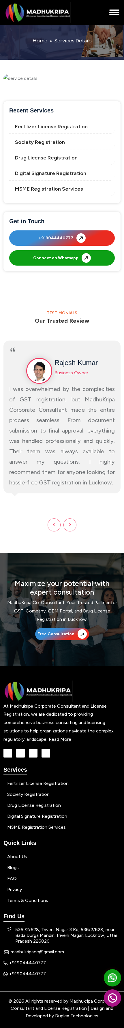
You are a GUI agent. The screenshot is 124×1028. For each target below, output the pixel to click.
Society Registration (40, 142)
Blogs (12, 867)
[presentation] (54, 527)
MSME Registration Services (49, 189)
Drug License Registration (46, 158)
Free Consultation (56, 634)
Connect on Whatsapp (56, 257)
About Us (16, 856)
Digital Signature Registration (50, 173)
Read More (60, 739)
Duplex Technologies (76, 1015)
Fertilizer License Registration (51, 126)
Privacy (14, 889)
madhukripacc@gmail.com (36, 951)
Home (40, 40)
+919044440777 (56, 238)
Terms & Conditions (27, 900)
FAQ (11, 878)
